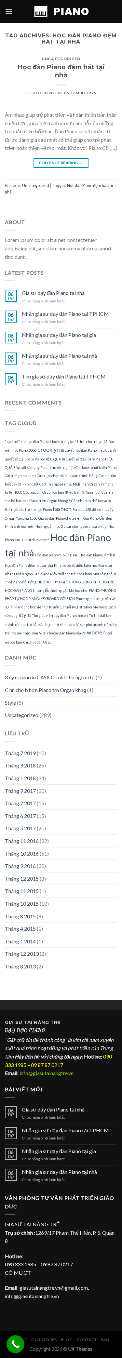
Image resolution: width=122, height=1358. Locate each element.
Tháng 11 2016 (22, 841)
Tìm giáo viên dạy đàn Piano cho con (60, 615)
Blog (67, 1339)
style (25, 614)
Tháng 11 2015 (22, 891)
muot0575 (86, 93)
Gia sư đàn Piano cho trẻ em (60, 518)
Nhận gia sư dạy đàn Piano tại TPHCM (65, 314)
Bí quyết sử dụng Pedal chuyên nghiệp (44, 467)
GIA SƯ (14, 1022)
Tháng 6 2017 (20, 816)
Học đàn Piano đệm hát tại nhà (61, 71)
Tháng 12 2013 (22, 954)
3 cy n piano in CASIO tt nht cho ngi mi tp (50, 677)
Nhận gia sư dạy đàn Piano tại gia (59, 335)
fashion (62, 508)
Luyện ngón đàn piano (31, 574)
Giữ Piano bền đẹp (97, 518)
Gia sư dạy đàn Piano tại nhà (53, 293)
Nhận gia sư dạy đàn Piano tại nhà (59, 356)
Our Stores (44, 1339)
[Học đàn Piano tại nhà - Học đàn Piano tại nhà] (61, 11)
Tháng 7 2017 (20, 803)
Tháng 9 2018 (20, 765)
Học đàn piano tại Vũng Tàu (56, 555)
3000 (32, 450)
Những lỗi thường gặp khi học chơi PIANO (66, 590)
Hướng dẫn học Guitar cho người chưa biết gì (71, 526)
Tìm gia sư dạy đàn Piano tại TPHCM (64, 376)
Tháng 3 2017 (20, 828)
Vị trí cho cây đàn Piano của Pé (62, 633)
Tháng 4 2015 (20, 928)
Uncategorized (61, 59)
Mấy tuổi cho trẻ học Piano (71, 574)
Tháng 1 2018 (20, 778)
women (96, 632)
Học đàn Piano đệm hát (97, 555)
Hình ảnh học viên (19, 526)
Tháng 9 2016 (20, 866)
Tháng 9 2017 (20, 791)
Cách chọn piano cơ (20, 475)
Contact (87, 1339)
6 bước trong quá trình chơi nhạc (75, 441)
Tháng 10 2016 (22, 853)
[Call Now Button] (15, 1344)
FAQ (105, 1339)
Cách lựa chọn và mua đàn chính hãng (67, 475)
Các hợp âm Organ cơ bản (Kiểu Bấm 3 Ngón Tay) (62, 492)
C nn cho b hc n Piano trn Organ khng (45, 690)
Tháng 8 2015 (20, 916)
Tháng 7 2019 (20, 753)
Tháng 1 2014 (20, 941)
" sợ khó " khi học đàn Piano (26, 441)
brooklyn (48, 449)
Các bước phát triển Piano (95, 467)
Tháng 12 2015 (22, 878)
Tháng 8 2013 (20, 966)
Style (10, 702)
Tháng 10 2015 (22, 903)
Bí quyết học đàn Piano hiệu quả (86, 450)
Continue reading (61, 162)
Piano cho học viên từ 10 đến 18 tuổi (42, 607)
